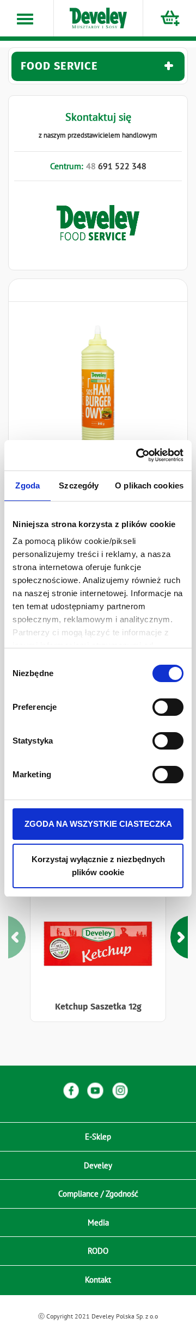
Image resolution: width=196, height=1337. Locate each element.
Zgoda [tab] (27, 485)
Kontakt (98, 1279)
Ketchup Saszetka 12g (98, 1006)
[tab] (98, 66)
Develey (98, 1165)
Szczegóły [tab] (79, 485)
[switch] (167, 707)
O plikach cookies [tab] (149, 485)
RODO (98, 1251)
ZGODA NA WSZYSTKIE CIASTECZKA (98, 823)
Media (98, 1222)
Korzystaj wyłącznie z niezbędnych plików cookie (98, 866)
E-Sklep (98, 1136)
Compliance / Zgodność (98, 1194)
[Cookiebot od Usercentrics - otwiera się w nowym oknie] (138, 455)
